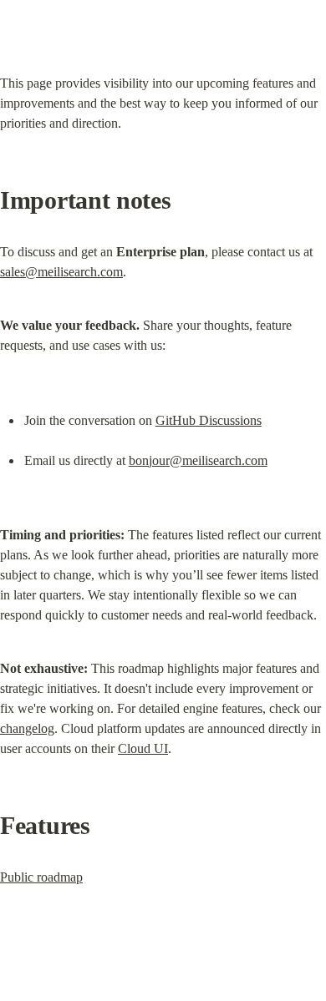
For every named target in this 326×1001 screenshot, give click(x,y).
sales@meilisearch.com (61, 272)
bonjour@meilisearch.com (198, 460)
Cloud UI (143, 748)
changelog (27, 728)
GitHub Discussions (208, 420)
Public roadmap (41, 877)
